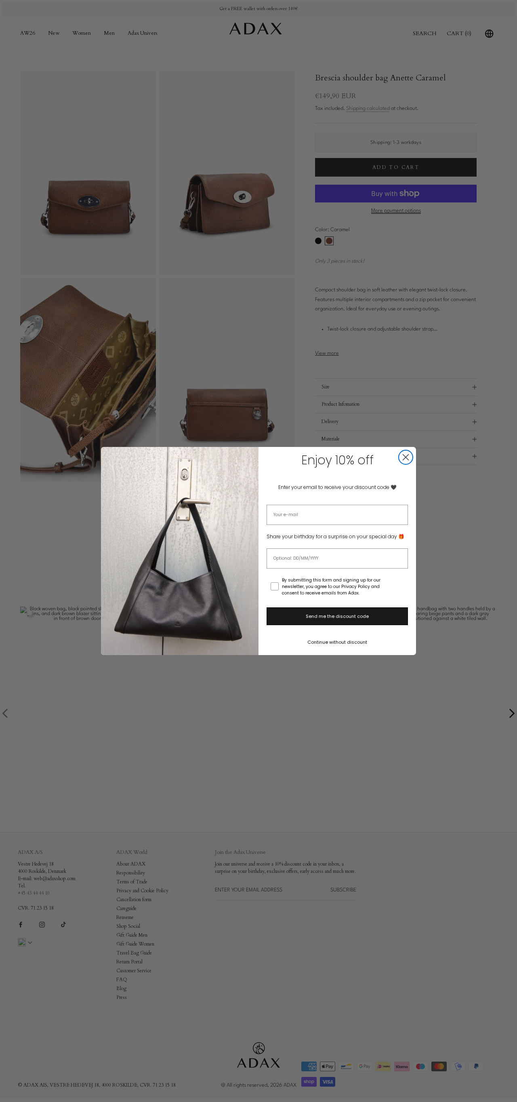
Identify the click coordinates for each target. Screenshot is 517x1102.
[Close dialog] (406, 457)
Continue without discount (337, 642)
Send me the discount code (337, 616)
